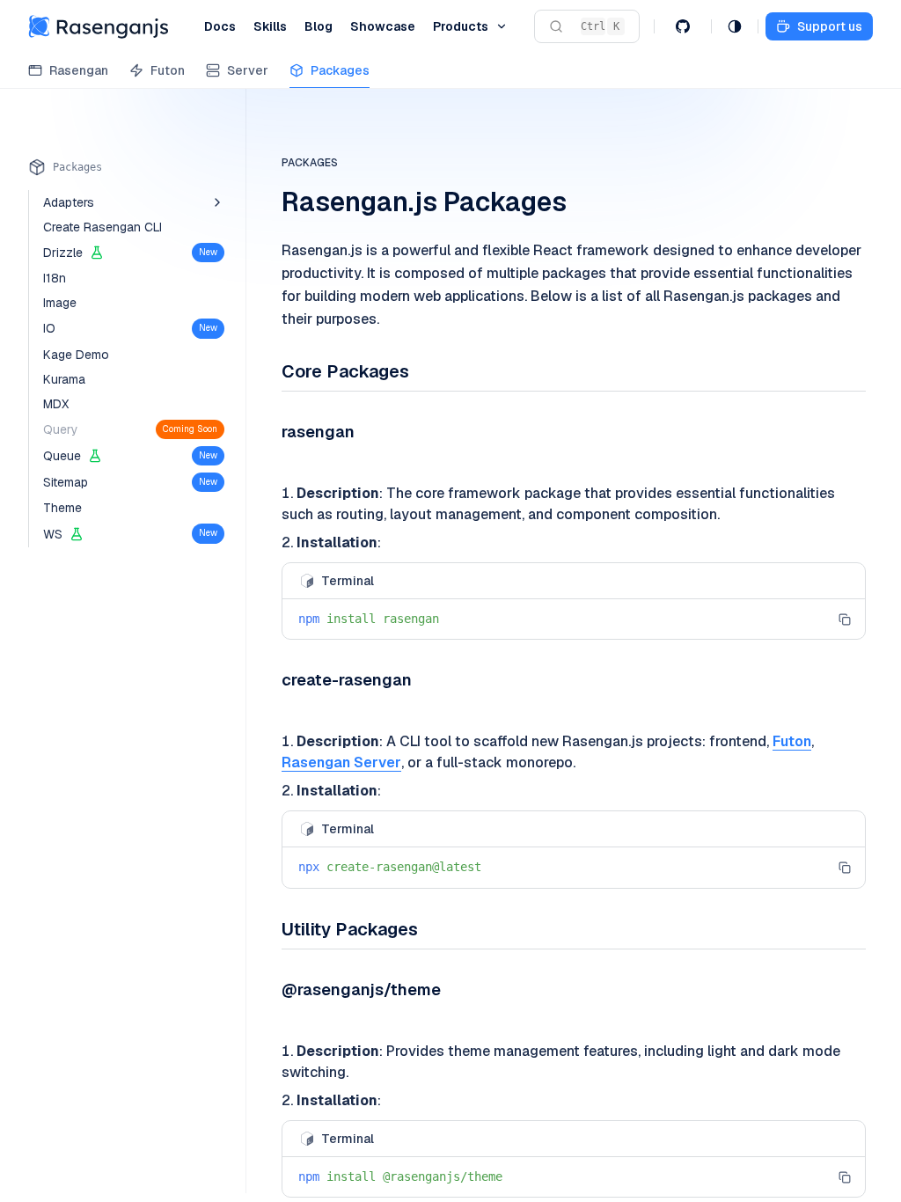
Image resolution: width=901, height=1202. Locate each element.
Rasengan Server (341, 762)
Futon (792, 741)
